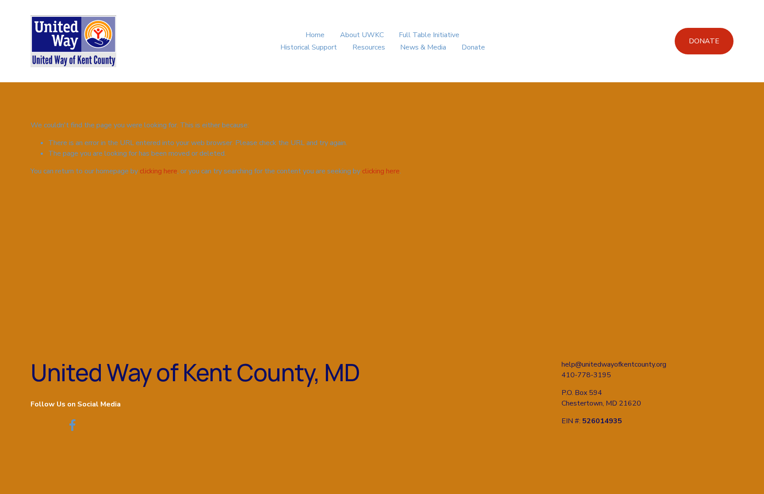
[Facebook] (72, 425)
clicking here (158, 171)
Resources (368, 47)
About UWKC (362, 35)
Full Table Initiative (429, 35)
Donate (473, 47)
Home (315, 35)
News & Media (423, 47)
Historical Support (308, 47)
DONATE (704, 41)
